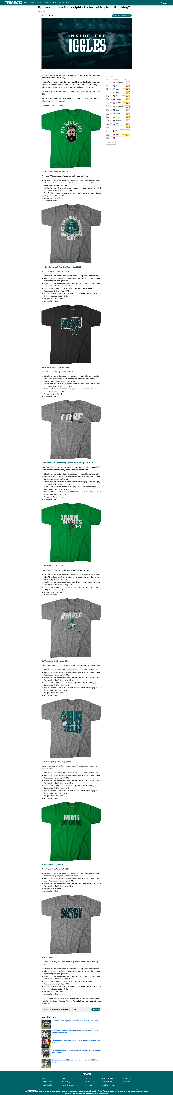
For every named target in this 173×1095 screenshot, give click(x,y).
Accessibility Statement (69, 1085)
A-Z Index (88, 1085)
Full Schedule (111, 142)
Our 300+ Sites (107, 1078)
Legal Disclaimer (48, 1085)
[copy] (52, 15)
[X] (161, 2)
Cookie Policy (126, 1082)
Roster (55, 3)
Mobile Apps (126, 1078)
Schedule (39, 3)
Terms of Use (107, 1082)
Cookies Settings (108, 1085)
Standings (47, 3)
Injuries (61, 3)
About (44, 1078)
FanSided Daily (47, 1082)
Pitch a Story (65, 1082)
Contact (88, 1078)
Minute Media (32, 1090)
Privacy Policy (90, 1082)
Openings (64, 1078)
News (25, 3)
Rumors (31, 3)
